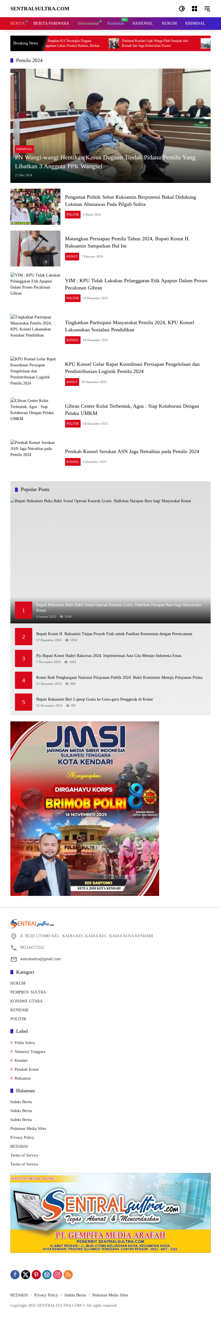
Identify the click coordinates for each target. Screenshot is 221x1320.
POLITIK (72, 214)
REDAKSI (19, 1146)
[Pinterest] (36, 1274)
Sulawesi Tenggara (30, 1052)
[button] (181, 8)
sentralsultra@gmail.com (40, 959)
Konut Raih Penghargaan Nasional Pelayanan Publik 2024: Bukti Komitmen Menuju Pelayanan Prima (119, 677)
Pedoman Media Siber (28, 1128)
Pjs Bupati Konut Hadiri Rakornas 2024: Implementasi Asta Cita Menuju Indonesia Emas (108, 656)
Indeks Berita (21, 1102)
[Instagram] (57, 1274)
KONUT (72, 256)
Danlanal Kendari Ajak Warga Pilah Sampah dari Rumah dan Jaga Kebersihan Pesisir (130, 43)
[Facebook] (15, 1274)
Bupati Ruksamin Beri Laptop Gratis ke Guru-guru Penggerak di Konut (94, 699)
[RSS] (68, 1274)
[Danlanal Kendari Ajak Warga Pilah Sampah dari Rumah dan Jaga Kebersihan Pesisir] (88, 43)
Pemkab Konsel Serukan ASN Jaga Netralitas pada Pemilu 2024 (132, 451)
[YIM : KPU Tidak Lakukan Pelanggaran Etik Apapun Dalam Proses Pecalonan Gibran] (35, 290)
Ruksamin (23, 1078)
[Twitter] (25, 1274)
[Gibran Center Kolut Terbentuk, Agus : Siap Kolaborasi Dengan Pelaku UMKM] (35, 416)
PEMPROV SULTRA (28, 992)
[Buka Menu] (194, 8)
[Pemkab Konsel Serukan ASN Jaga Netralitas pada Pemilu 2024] (35, 458)
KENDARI (19, 1010)
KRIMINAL (24, 149)
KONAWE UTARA (26, 1001)
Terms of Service (24, 1155)
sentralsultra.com (39, 8)
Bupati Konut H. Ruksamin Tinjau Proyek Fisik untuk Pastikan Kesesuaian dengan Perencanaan (114, 634)
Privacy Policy (22, 1137)
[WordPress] (47, 1274)
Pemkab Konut (27, 1069)
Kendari (21, 1060)
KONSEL (72, 340)
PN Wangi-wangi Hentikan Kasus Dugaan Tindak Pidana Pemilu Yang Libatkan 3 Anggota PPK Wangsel (105, 162)
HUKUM (17, 983)
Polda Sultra (25, 1043)
